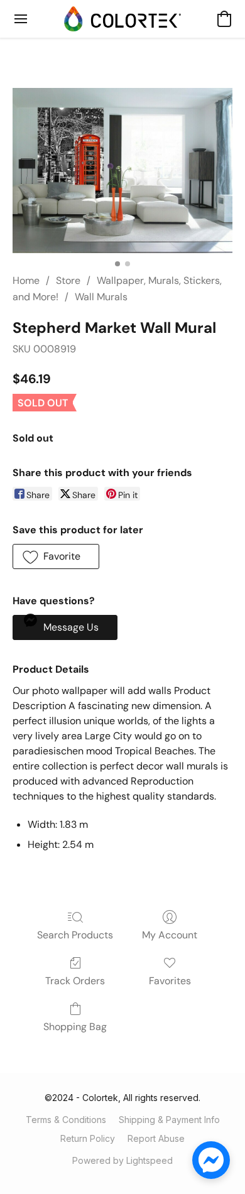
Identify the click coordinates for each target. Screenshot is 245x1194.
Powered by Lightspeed (122, 1160)
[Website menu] (20, 18)
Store (68, 280)
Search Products (75, 935)
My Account (169, 935)
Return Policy (87, 1138)
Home (26, 280)
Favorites (170, 980)
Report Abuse (156, 1138)
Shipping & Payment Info (169, 1119)
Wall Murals (101, 296)
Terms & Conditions (66, 1119)
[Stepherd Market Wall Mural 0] (122, 170)
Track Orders (75, 980)
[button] (122, 18)
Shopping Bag (75, 1026)
